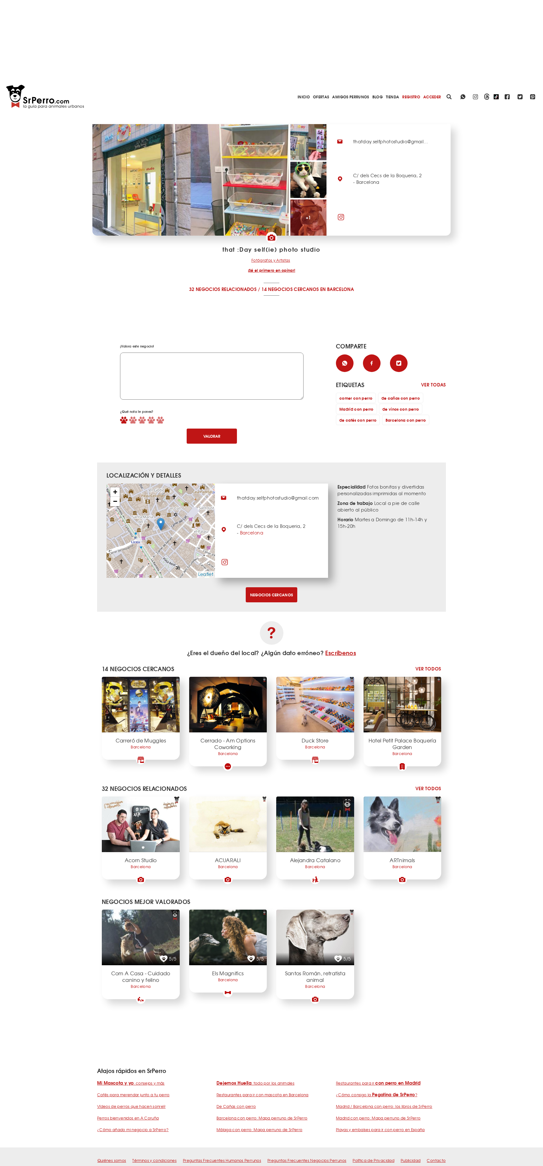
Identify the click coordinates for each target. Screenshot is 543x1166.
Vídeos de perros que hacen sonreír (131, 1106)
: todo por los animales (255, 1083)
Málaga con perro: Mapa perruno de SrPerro (259, 1129)
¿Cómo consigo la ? (376, 1095)
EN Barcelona (337, 289)
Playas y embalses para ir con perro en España (380, 1129)
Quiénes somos (111, 1160)
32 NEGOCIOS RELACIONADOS (222, 289)
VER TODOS (428, 668)
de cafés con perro (357, 420)
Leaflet (205, 574)
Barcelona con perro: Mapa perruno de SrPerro (262, 1118)
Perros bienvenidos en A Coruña (128, 1118)
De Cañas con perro (236, 1106)
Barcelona (251, 532)
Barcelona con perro (406, 420)
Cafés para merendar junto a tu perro (133, 1095)
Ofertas (321, 97)
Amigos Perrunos (350, 97)
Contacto (436, 1160)
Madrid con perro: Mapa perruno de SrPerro (378, 1118)
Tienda (392, 97)
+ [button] (115, 492)
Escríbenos (340, 652)
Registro (411, 97)
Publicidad (411, 1160)
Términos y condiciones (154, 1160)
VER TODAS (433, 384)
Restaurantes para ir (378, 1083)
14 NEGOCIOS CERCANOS (290, 289)
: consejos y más (131, 1083)
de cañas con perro (400, 398)
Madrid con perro (356, 409)
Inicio (304, 97)
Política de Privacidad (373, 1160)
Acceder (432, 97)
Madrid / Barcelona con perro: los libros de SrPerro (384, 1106)
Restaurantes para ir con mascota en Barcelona (263, 1095)
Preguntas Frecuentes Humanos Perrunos (222, 1160)
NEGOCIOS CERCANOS (271, 595)
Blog (377, 97)
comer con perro (355, 398)
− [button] (115, 501)
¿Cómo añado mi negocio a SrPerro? (133, 1129)
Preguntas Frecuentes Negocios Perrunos (306, 1160)
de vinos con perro (400, 409)
